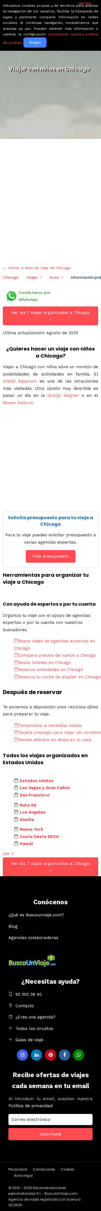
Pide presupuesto (50, 556)
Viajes (31, 277)
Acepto (35, 42)
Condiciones (44, 1169)
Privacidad (17, 1169)
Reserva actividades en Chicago (50, 669)
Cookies (67, 1169)
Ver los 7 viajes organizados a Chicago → (50, 316)
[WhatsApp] (78, 1055)
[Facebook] (64, 1055)
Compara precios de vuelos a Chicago (57, 655)
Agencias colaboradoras (33, 937)
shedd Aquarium (20, 381)
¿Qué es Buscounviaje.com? (36, 914)
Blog (13, 926)
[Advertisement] (50, 200)
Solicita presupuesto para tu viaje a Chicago (50, 520)
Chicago (11, 277)
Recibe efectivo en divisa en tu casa (54, 739)
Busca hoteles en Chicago (44, 662)
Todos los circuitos (34, 1028)
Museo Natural (18, 402)
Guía (54, 277)
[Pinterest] (50, 1055)
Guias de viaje (29, 1039)
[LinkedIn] (36, 1055)
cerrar (84, 3)
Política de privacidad (30, 1105)
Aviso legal (23, 1175)
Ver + (8, 853)
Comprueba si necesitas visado (50, 725)
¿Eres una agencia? (35, 1017)
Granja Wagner (63, 395)
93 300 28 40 (28, 994)
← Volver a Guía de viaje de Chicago (37, 267)
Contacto (24, 1005)
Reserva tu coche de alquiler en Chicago (59, 676)
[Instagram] (22, 1055)
